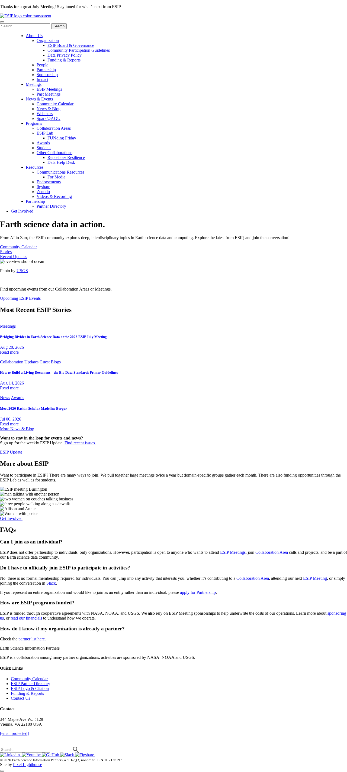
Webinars (45, 113)
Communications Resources (60, 172)
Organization (48, 40)
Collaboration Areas (54, 128)
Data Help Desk (61, 162)
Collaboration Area (271, 552)
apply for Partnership (198, 592)
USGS (22, 270)
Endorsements (49, 182)
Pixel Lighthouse (27, 764)
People (42, 65)
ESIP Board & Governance (70, 45)
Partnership (46, 69)
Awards (43, 143)
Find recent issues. (80, 443)
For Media (56, 177)
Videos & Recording (54, 196)
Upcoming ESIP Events (20, 298)
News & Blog (48, 108)
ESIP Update (11, 452)
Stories (6, 251)
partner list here (31, 639)
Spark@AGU (48, 118)
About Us (34, 35)
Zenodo (43, 191)
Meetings (33, 84)
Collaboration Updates (19, 362)
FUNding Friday (61, 138)
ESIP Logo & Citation (30, 688)
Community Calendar (55, 104)
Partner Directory (51, 206)
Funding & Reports (64, 60)
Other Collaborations (54, 152)
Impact (42, 79)
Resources (34, 167)
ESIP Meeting (315, 578)
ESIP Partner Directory (30, 683)
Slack (51, 583)
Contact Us (20, 698)
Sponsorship (47, 74)
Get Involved (22, 211)
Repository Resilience (66, 157)
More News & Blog (17, 428)
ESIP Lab (45, 133)
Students (44, 147)
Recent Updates (13, 256)
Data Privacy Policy (64, 55)
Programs (34, 123)
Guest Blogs (50, 362)
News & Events (39, 99)
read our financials (26, 618)
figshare (43, 186)
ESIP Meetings (49, 89)
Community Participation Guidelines (78, 50)
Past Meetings (48, 94)
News (5, 397)
